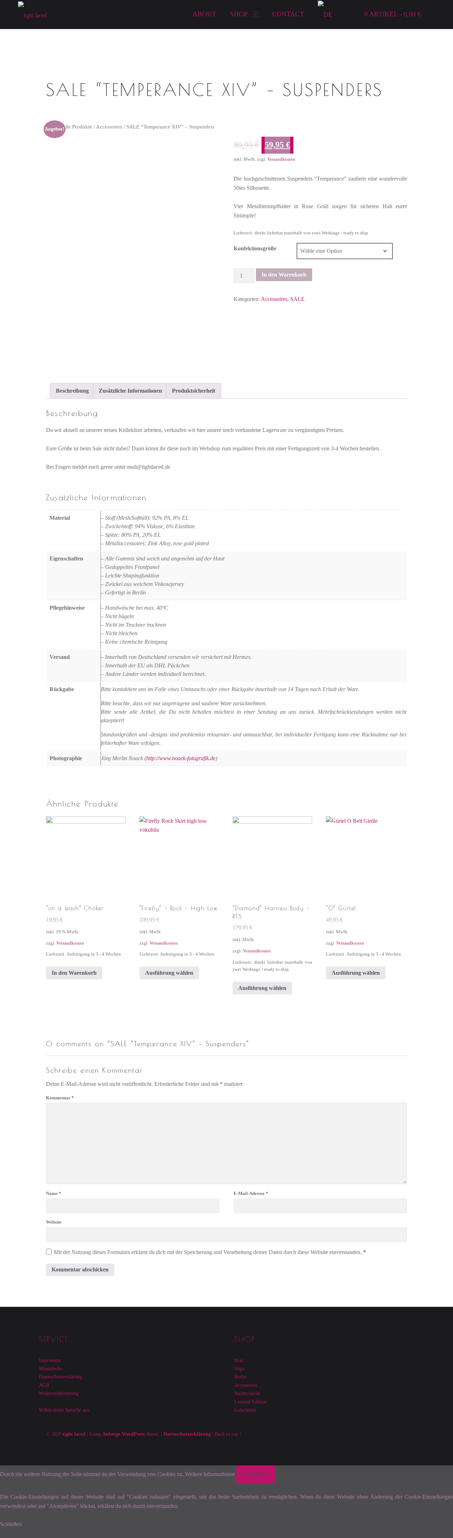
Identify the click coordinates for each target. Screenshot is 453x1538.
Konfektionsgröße (255, 248)
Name (53, 1193)
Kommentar (60, 1097)
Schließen (11, 1524)
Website (54, 1222)
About (204, 14)
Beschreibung (72, 391)
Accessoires (109, 127)
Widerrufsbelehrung (59, 1393)
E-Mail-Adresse (251, 1193)
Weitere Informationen (210, 1474)
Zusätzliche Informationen (130, 391)
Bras (238, 1360)
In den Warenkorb (284, 275)
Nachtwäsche (247, 1393)
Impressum (50, 1360)
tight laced (74, 1434)
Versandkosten (281, 159)
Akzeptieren (255, 1474)
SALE (297, 299)
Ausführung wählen (169, 973)
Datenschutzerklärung (60, 1376)
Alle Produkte (77, 127)
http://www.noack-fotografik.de (181, 758)
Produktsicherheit (193, 391)
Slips (239, 1368)
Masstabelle (50, 1368)
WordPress (133, 1434)
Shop (239, 14)
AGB (44, 1385)
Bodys (240, 1376)
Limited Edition (250, 1402)
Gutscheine (245, 1410)
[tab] (72, 391)
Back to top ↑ (228, 1434)
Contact (288, 14)
